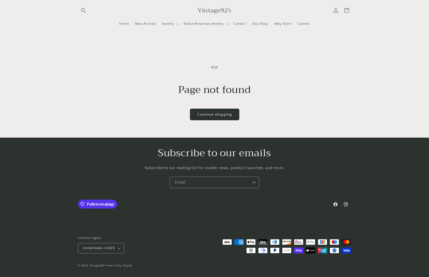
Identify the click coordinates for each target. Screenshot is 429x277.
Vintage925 (97, 265)
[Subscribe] (253, 182)
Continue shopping (214, 114)
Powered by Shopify (119, 265)
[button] (83, 10)
